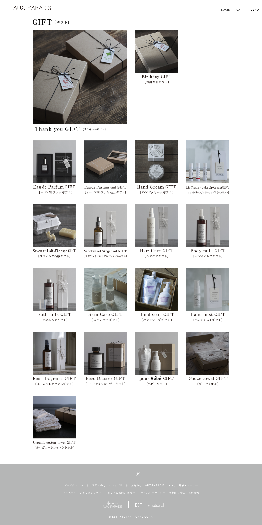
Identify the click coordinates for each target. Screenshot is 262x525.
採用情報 (193, 492)
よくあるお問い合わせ (121, 492)
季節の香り (99, 485)
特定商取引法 (177, 492)
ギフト (85, 485)
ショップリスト (118, 485)
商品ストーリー (188, 485)
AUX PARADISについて (160, 485)
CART (240, 9)
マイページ (70, 492)
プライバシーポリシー (152, 492)
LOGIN (225, 9)
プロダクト (71, 485)
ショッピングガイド (92, 492)
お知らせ (136, 485)
